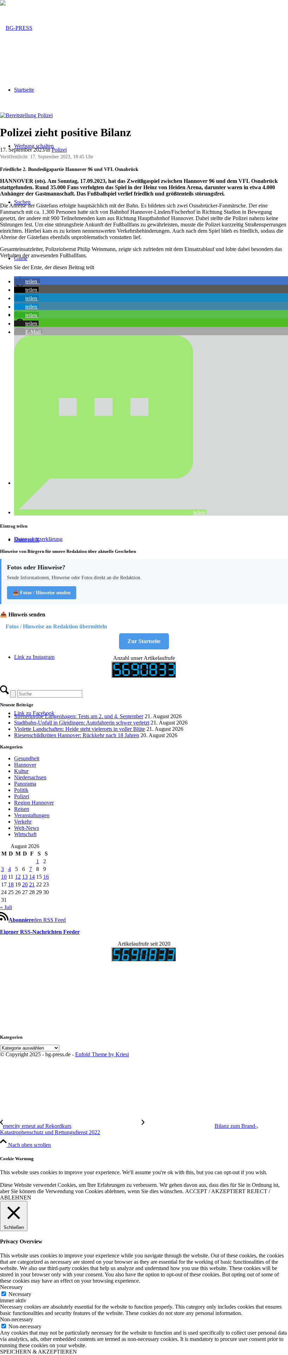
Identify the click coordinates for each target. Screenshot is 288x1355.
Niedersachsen (30, 777)
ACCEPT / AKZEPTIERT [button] (215, 1191)
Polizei (59, 150)
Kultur (21, 771)
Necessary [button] (11, 1287)
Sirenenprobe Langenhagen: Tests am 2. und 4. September (78, 716)
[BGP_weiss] (16, 28)
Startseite (24, 90)
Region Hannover (34, 803)
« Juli (6, 907)
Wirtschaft (25, 834)
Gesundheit (26, 758)
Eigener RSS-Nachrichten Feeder (40, 932)
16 (46, 877)
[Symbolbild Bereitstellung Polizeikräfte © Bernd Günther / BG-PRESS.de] (26, 115)
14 (32, 877)
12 (18, 877)
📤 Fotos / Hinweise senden (42, 592)
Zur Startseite (144, 641)
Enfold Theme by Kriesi (102, 1054)
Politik (21, 790)
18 (11, 884)
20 (25, 884)
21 (32, 884)
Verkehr (23, 822)
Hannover (25, 765)
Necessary (19, 1294)
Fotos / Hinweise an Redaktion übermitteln (56, 626)
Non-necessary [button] (16, 1319)
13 (25, 877)
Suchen (22, 202)
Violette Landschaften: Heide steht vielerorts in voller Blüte (79, 729)
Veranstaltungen (32, 815)
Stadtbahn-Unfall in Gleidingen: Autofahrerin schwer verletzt (81, 723)
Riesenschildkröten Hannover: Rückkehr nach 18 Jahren (76, 735)
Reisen (21, 809)
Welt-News (26, 828)
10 (4, 877)
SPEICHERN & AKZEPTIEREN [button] (38, 1352)
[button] (27, 281)
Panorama (25, 784)
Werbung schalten (34, 146)
